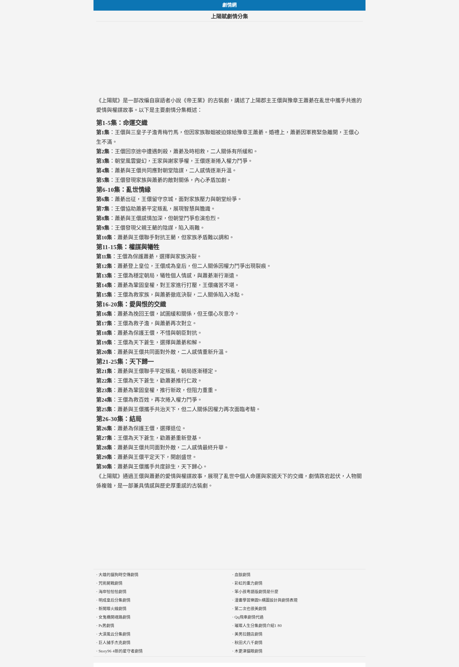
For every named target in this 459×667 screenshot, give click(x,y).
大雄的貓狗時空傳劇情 (118, 575)
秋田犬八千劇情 (248, 642)
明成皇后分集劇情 (114, 600)
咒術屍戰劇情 (110, 583)
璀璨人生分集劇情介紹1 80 (258, 625)
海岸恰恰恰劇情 (112, 592)
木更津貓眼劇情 (248, 651)
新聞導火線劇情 (112, 609)
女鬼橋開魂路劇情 (114, 617)
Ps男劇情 (106, 625)
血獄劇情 (242, 575)
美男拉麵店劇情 (248, 634)
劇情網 (229, 5)
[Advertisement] (229, 58)
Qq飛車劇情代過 (249, 617)
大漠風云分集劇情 (114, 634)
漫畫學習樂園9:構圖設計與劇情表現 (266, 600)
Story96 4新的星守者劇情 (121, 651)
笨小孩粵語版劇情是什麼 (256, 592)
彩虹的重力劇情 (248, 583)
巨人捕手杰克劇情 (114, 642)
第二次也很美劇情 (250, 609)
